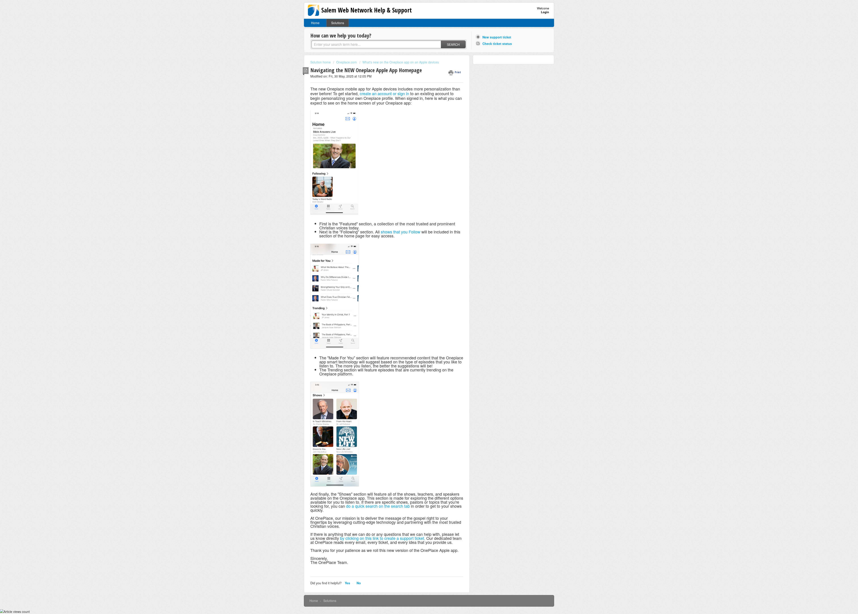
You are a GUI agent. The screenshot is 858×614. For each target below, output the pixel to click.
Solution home (321, 62)
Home (315, 23)
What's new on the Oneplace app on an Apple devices (400, 62)
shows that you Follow (400, 232)
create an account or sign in (385, 93)
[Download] (420, 255)
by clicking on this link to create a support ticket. (382, 538)
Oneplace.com (346, 62)
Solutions (337, 23)
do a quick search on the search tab (378, 506)
